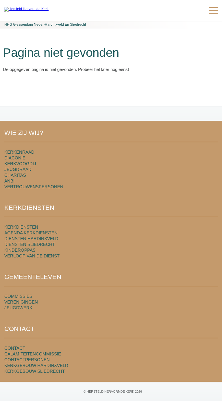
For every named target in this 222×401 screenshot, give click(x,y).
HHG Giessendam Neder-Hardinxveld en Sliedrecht (45, 24)
